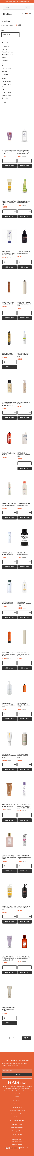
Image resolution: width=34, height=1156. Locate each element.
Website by (15, 1144)
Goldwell (4, 71)
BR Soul (4, 57)
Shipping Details (17, 1134)
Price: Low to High (7, 81)
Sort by (3, 30)
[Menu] (30, 14)
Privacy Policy (17, 1131)
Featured (4, 78)
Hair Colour (17, 1100)
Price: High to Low (7, 84)
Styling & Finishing (17, 1113)
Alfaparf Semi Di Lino (7, 55)
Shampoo (17, 1104)
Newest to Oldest (6, 95)
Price (4, 102)
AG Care (4, 49)
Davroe (4, 66)
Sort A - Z (4, 87)
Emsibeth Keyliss (6, 69)
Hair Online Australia (17, 1141)
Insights (17, 1117)
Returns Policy (17, 1124)
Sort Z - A (4, 90)
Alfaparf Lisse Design (8, 52)
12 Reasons (5, 46)
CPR (3, 63)
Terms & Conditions (17, 1127)
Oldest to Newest (6, 92)
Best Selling (5, 98)
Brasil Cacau (5, 60)
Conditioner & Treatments (17, 1110)
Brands (5, 43)
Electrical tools (17, 1107)
